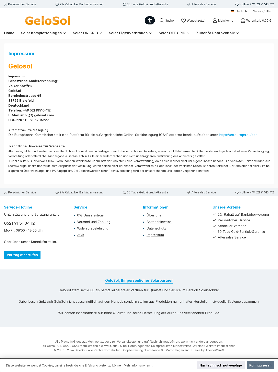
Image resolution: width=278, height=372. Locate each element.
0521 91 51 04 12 (19, 223)
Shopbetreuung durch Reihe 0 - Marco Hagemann (155, 350)
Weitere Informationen (220, 346)
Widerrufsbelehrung (92, 228)
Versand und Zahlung (93, 222)
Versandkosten (127, 341)
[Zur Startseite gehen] (47, 20)
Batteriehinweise (159, 222)
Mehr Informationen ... (138, 365)
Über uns (154, 215)
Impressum (155, 235)
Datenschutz (156, 228)
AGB (80, 235)
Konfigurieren (260, 365)
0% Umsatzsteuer (91, 215)
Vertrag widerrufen (22, 255)
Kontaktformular (43, 242)
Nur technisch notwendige (220, 365)
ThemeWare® (215, 350)
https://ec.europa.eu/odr (238, 135)
